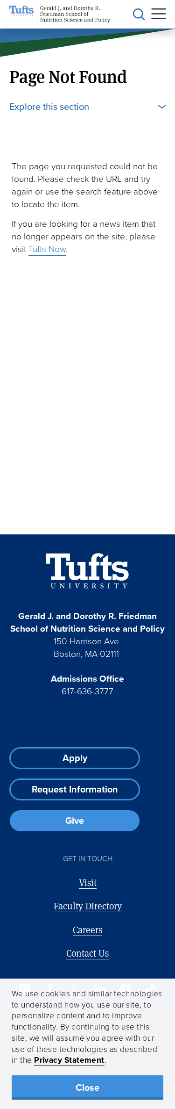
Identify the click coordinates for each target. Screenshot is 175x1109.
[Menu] (155, 14)
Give (74, 821)
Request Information (75, 789)
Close (87, 1087)
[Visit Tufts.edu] (87, 571)
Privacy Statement (69, 1060)
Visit (88, 882)
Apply (75, 758)
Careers (87, 929)
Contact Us (87, 953)
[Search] (139, 14)
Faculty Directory (88, 906)
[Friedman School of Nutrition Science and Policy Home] (59, 14)
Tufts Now (47, 249)
